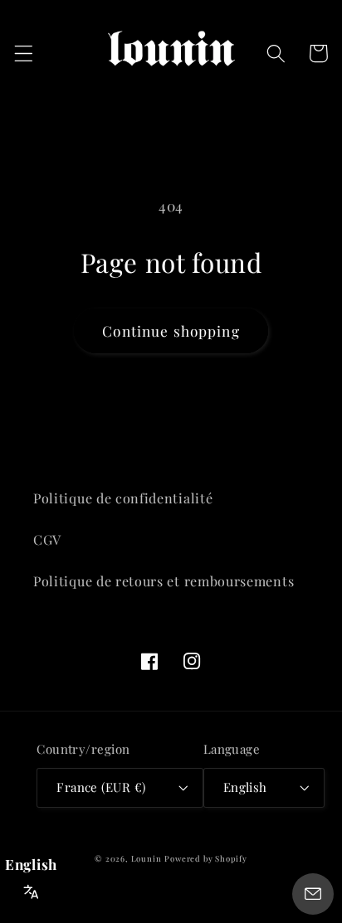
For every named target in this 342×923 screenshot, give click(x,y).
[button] (23, 53)
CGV (47, 539)
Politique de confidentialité (123, 498)
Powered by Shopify (205, 858)
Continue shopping (171, 330)
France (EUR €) (100, 787)
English (245, 787)
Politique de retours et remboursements (163, 581)
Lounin (146, 858)
